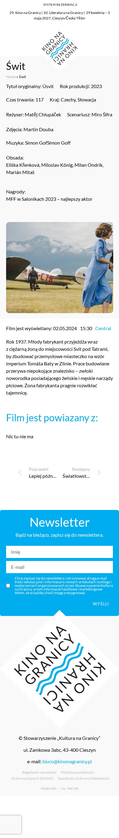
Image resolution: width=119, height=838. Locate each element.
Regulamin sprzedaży (39, 772)
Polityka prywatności (77, 772)
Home (11, 76)
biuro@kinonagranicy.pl (67, 761)
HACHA (72, 788)
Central (103, 328)
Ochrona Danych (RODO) (32, 778)
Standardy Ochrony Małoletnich (84, 778)
